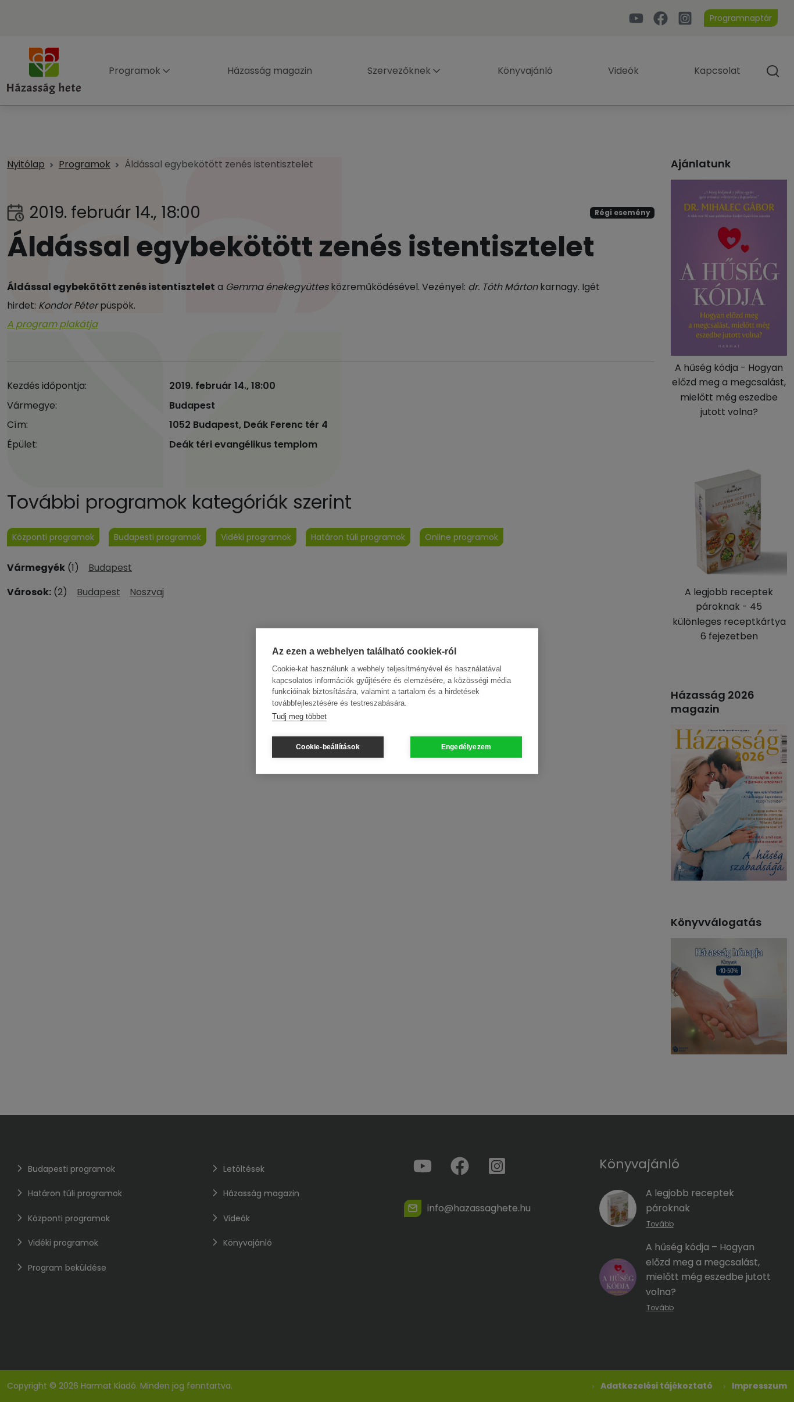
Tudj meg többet (299, 716)
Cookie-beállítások (328, 747)
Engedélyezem (466, 747)
